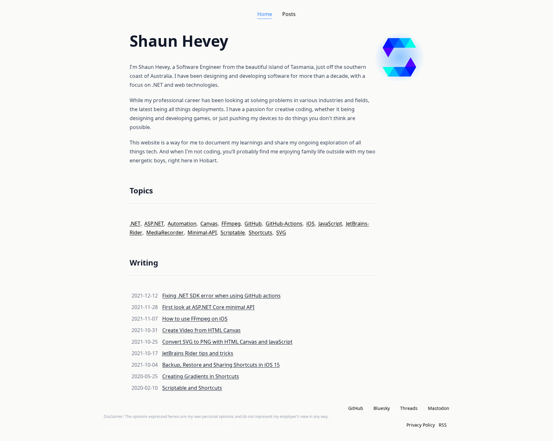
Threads (409, 408)
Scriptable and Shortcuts (192, 387)
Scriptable (232, 232)
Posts (289, 14)
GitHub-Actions (284, 223)
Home (264, 14)
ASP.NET (154, 223)
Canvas (209, 223)
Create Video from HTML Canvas (201, 330)
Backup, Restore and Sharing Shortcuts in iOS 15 (221, 364)
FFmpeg (231, 223)
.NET (135, 223)
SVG (281, 232)
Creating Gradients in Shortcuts (200, 376)
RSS (443, 425)
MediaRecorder (165, 232)
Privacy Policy (420, 425)
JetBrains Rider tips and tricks (197, 353)
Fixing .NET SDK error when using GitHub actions (221, 295)
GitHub (253, 223)
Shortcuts (260, 232)
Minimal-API (202, 232)
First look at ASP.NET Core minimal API (208, 307)
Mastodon (438, 408)
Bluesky (381, 408)
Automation (182, 223)
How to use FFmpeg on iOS (195, 318)
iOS (310, 223)
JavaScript (330, 223)
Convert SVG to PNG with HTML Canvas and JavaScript (227, 341)
